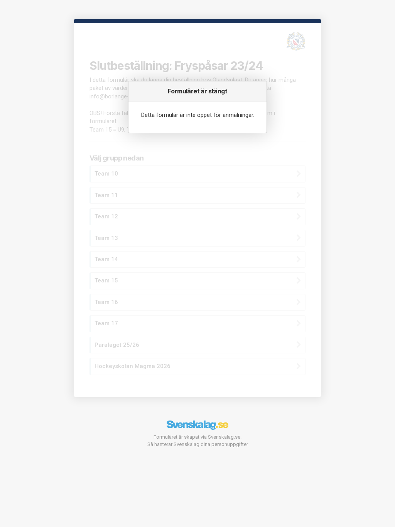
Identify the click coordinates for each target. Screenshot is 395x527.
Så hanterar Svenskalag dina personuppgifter (197, 444)
